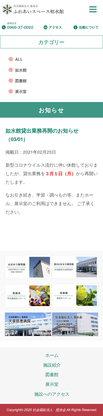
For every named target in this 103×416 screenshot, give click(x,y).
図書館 (21, 80)
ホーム (52, 355)
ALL (19, 59)
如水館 (21, 70)
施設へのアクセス (51, 394)
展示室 (21, 91)
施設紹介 (52, 365)
